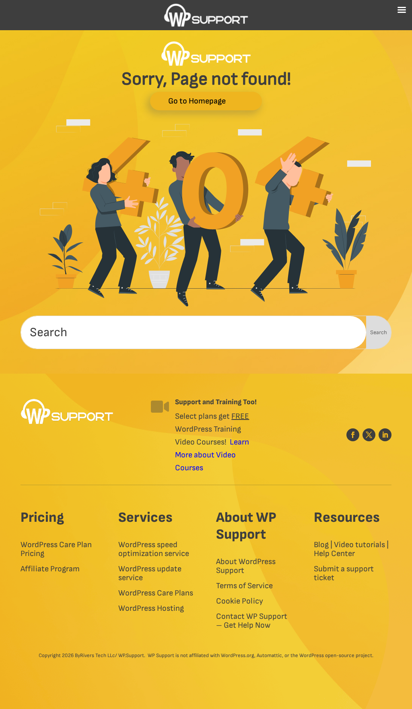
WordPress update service (149, 573)
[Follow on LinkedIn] (385, 434)
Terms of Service (244, 586)
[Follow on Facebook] (352, 434)
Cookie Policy (239, 601)
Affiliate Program (50, 569)
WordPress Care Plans (155, 593)
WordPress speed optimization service (153, 549)
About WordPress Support (246, 566)
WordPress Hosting (151, 608)
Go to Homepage (197, 101)
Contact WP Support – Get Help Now (251, 621)
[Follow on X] (369, 434)
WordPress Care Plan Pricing (56, 549)
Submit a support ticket (344, 573)
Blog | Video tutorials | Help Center (351, 549)
